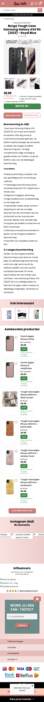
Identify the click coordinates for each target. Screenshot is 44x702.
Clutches (11, 647)
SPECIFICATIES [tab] (31, 115)
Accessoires (13, 653)
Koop (24, 349)
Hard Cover (9, 19)
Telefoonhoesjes (15, 641)
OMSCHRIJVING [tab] (13, 115)
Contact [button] (11, 659)
